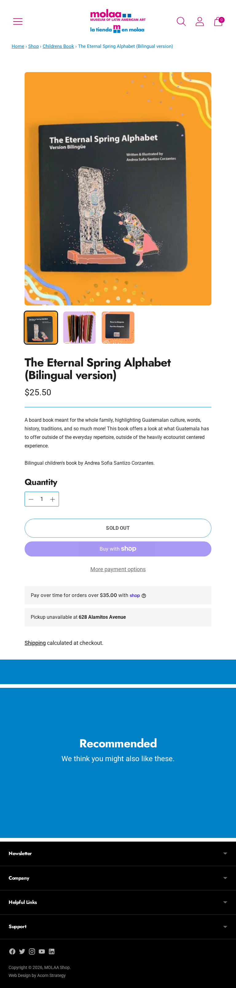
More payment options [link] (118, 569)
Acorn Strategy (51, 975)
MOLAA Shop (57, 967)
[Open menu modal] (17, 21)
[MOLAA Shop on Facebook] (12, 953)
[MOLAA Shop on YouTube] (41, 953)
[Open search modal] (181, 21)
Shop (33, 46)
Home (18, 46)
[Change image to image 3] (118, 328)
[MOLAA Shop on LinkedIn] (51, 953)
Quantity (41, 482)
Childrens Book (58, 46)
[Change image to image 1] (41, 328)
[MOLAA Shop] (118, 21)
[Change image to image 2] (79, 328)
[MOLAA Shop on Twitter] (22, 953)
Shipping (35, 643)
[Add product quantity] (31, 499)
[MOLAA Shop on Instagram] (32, 953)
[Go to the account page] (199, 21)
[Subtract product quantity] (52, 499)
